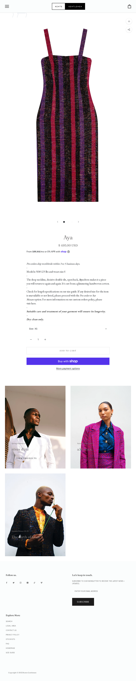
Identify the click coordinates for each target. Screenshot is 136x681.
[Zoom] (129, 21)
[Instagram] (20, 582)
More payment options (68, 368)
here (33, 303)
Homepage (10, 648)
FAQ (7, 644)
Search (9, 621)
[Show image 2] (68, 222)
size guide (72, 291)
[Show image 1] (64, 222)
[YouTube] (27, 582)
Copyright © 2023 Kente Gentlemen (22, 673)
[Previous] (57, 222)
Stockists (10, 639)
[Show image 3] (72, 222)
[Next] (78, 222)
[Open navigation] (7, 6)
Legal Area (11, 626)
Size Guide (10, 653)
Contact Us (11, 630)
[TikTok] (34, 582)
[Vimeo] (41, 582)
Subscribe (83, 601)
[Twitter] (13, 582)
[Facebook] (6, 582)
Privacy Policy (12, 635)
